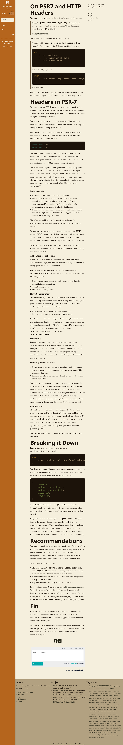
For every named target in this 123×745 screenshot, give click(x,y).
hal (103, 718)
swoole (97, 702)
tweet (46, 33)
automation (115, 695)
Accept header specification (71, 587)
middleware (109, 695)
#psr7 (34, 22)
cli (109, 732)
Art (3, 30)
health (115, 707)
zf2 (110, 686)
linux (112, 689)
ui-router (96, 723)
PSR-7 (80, 95)
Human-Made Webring (7, 42)
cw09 (93, 693)
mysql (116, 734)
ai (97, 737)
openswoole (92, 702)
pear (96, 700)
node (101, 698)
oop (90, 707)
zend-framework (103, 686)
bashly (90, 716)
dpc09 (114, 728)
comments (91, 734)
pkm (104, 709)
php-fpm (90, 688)
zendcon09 (116, 691)
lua (107, 732)
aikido (112, 707)
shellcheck (96, 714)
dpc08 (114, 723)
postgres (119, 730)
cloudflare (91, 732)
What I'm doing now (25, 692)
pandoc (109, 714)
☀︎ (11, 13)
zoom (111, 734)
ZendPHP (112, 725)
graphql (104, 707)
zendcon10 (99, 730)
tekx (114, 705)
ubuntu (109, 693)
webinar (97, 728)
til (93, 688)
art (115, 711)
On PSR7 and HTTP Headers (55, 9)
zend (106, 705)
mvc (100, 721)
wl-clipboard (99, 732)
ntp (109, 716)
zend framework (97, 691)
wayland (117, 688)
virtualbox (91, 691)
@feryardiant (37, 33)
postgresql (91, 737)
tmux (99, 700)
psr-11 (119, 693)
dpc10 (95, 730)
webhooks (102, 702)
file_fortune (91, 728)
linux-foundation (102, 723)
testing (118, 721)
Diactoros (56, 697)
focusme (91, 711)
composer (95, 705)
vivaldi (104, 732)
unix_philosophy (102, 716)
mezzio (114, 700)
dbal (101, 714)
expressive (114, 693)
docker (93, 707)
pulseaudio (109, 700)
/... (2, 34)
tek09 (90, 693)
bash (107, 709)
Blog (3, 25)
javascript (91, 718)
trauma (90, 709)
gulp (98, 698)
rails (108, 721)
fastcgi (117, 705)
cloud (106, 718)
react (104, 695)
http (91, 13)
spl (120, 705)
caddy (108, 707)
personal (110, 691)
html (103, 725)
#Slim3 (63, 25)
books (90, 700)
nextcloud (94, 716)
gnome (102, 688)
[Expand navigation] (7, 5)
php (91, 15)
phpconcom (97, 725)
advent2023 (96, 709)
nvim (113, 711)
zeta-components (107, 730)
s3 (101, 725)
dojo (103, 691)
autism (98, 711)
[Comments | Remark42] (57, 659)
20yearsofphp (101, 705)
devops (93, 695)
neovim (109, 711)
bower (95, 718)
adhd (94, 711)
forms (112, 716)
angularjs (91, 723)
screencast (95, 721)
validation (116, 716)
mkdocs (94, 698)
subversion (109, 723)
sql (113, 734)
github (90, 698)
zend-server (113, 721)
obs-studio (103, 700)
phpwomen (91, 725)
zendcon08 (102, 728)
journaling (101, 734)
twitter (90, 705)
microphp (114, 730)
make (111, 709)
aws (90, 695)
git (107, 716)
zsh (108, 734)
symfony (91, 730)
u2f (116, 732)
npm (104, 698)
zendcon (97, 693)
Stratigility (57, 695)
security (102, 693)
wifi (106, 693)
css (106, 702)
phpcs (110, 698)
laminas (110, 705)
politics (115, 718)
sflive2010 (118, 728)
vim (93, 700)
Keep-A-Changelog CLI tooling (64, 702)
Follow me (22, 699)
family (118, 698)
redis (97, 707)
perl (106, 691)
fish (106, 734)
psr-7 (91, 20)
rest (97, 686)
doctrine (105, 714)
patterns (104, 721)
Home (4, 13)
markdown (103, 711)
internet (90, 721)
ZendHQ (107, 725)
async (97, 695)
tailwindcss (114, 702)
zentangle (91, 714)
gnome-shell (107, 688)
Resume (21, 694)
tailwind (109, 702)
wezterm (97, 688)
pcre (95, 737)
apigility (100, 718)
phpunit (114, 698)
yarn (107, 698)
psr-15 (100, 707)
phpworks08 (109, 728)
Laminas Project (59, 690)
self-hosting (101, 737)
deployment (115, 714)
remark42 (96, 734)
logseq (101, 709)
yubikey (113, 732)
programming (94, 18)
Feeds (22, 701)
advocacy (110, 718)
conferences (118, 725)
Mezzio (55, 686)
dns (95, 732)
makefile (115, 709)
